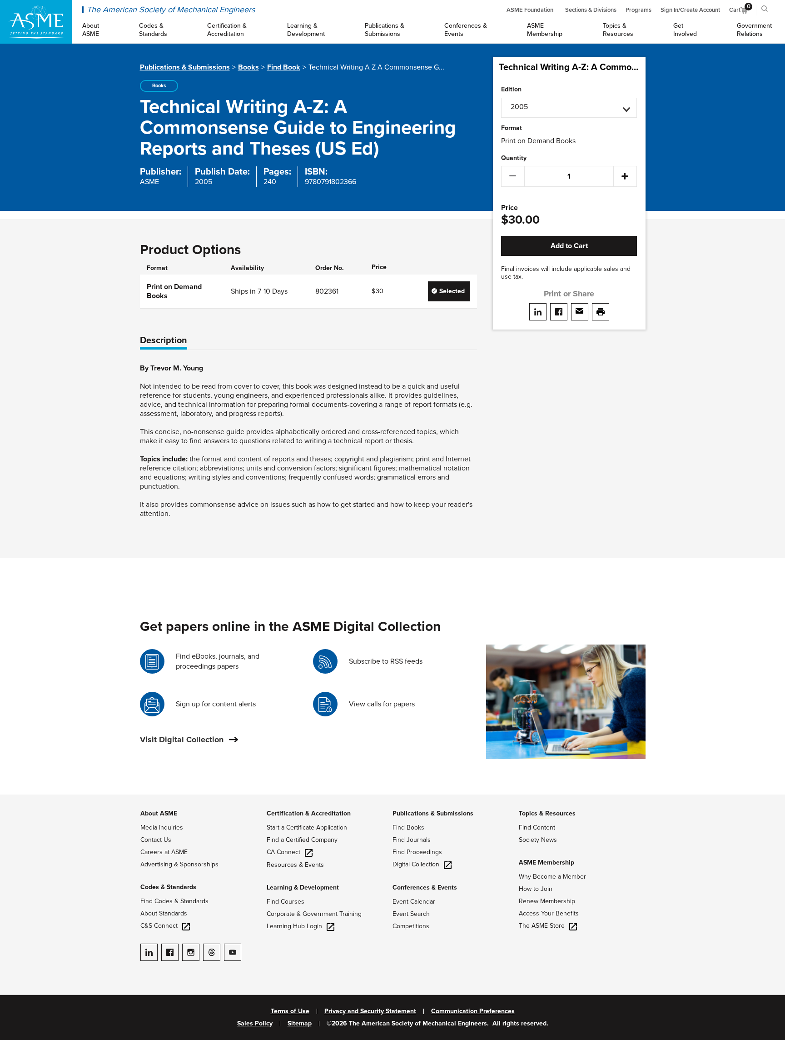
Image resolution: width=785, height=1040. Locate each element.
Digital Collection (415, 864)
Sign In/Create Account (690, 10)
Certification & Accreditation (309, 813)
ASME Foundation (530, 10)
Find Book (283, 67)
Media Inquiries (161, 827)
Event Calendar (413, 901)
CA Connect (283, 852)
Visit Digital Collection (182, 740)
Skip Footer (18, 799)
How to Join (535, 889)
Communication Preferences (473, 1011)
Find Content (537, 827)
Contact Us (155, 840)
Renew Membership (547, 901)
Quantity (514, 158)
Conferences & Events (424, 887)
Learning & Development (303, 887)
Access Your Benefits (549, 913)
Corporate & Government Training (314, 914)
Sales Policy (255, 1023)
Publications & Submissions (185, 67)
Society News (538, 840)
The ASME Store (542, 926)
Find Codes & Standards (174, 901)
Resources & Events (295, 865)
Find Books (408, 827)
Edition (511, 89)
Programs (638, 10)
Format (511, 128)
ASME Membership (546, 862)
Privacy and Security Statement (370, 1011)
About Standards (163, 913)
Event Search (411, 914)
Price (509, 208)
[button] (569, 108)
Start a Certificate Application (307, 827)
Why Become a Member (552, 876)
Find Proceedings (417, 852)
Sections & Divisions (590, 10)
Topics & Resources (547, 813)
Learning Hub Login (294, 926)
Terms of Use (290, 1011)
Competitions (410, 926)
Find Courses (285, 901)
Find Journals (411, 840)
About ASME (158, 813)
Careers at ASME (164, 852)
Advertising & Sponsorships (179, 864)
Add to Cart (569, 245)
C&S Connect (159, 926)
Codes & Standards (168, 887)
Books (248, 67)
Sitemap (300, 1023)
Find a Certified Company (302, 840)
